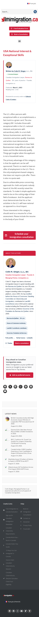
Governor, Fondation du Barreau (17, 333)
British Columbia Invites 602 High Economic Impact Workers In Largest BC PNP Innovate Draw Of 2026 (22, 421)
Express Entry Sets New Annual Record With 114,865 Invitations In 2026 (22, 431)
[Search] (35, 11)
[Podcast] (29, 611)
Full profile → (10, 338)
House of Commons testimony (16, 323)
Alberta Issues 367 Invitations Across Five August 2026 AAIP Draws (20, 468)
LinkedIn (30, 338)
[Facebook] (13, 611)
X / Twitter (9, 343)
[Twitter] (25, 611)
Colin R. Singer (19, 71)
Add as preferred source (21, 375)
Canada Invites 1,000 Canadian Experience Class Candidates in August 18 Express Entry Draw (21, 451)
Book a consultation (22, 343)
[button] (19, 41)
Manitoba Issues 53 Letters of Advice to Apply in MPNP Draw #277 (20, 460)
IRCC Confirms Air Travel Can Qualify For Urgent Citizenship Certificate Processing (21, 441)
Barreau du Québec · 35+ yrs (16, 318)
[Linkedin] (9, 611)
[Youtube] (21, 611)
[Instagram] (17, 611)
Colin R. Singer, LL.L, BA (17, 272)
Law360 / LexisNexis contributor (17, 328)
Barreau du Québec (15, 286)
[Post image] (7, 419)
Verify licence (20, 338)
